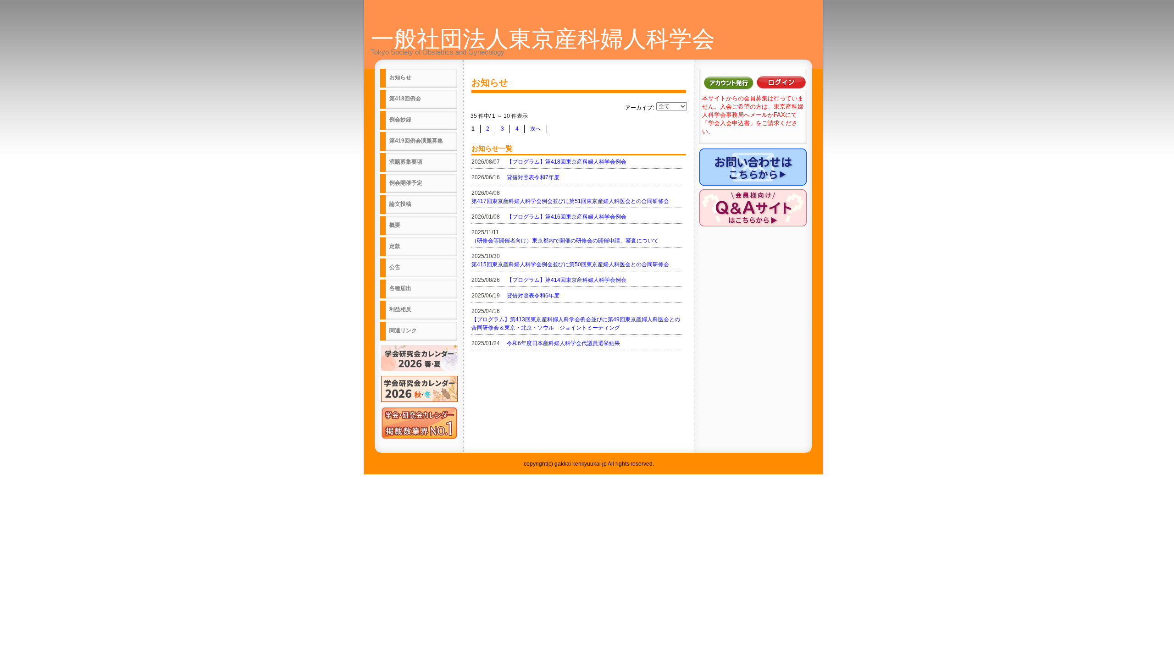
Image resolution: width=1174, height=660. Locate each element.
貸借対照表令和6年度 (533, 295)
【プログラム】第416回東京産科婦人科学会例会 (566, 217)
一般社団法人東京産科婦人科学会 (543, 39)
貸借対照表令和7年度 (533, 177)
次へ (535, 129)
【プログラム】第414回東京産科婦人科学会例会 (566, 280)
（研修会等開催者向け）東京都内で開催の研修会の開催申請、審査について (565, 240)
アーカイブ (639, 107)
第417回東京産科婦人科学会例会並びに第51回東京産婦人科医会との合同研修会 (570, 201)
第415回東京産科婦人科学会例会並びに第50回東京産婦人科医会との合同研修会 (570, 264)
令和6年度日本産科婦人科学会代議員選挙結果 (563, 343)
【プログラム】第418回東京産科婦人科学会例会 (566, 162)
